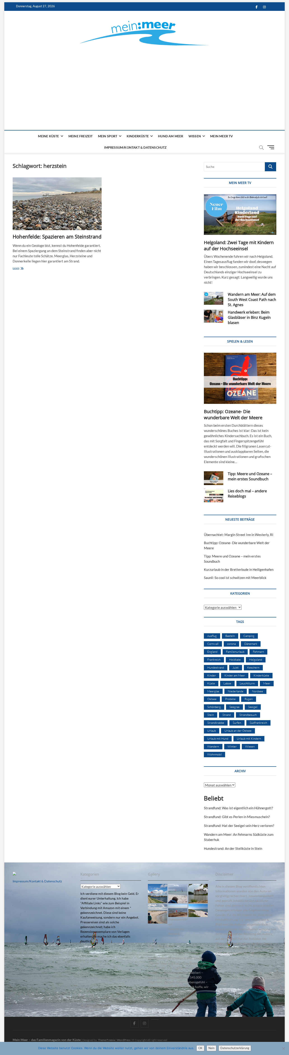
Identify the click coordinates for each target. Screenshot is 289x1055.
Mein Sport (107, 136)
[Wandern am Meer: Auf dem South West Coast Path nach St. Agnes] (213, 298)
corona (231, 643)
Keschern (253, 667)
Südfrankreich (258, 722)
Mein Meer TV (221, 136)
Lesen (23, 268)
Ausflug (212, 636)
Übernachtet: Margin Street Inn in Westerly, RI (238, 535)
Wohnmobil (214, 754)
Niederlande (235, 691)
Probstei (230, 699)
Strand (226, 715)
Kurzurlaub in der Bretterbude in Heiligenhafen (238, 569)
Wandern (213, 746)
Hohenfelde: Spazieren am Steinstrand (57, 236)
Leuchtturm (247, 683)
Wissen (195, 136)
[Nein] (283, 1048)
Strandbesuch (248, 715)
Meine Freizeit (80, 136)
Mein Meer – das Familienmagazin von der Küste (47, 1040)
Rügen (249, 699)
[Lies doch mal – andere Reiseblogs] (213, 495)
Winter (232, 746)
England (212, 651)
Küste (211, 683)
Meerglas (213, 691)
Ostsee (212, 699)
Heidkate (235, 659)
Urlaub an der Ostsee (238, 730)
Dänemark (250, 643)
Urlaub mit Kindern (249, 738)
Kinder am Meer (234, 675)
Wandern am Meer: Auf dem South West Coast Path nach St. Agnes (252, 299)
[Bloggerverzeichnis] (14, 874)
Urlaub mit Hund (217, 738)
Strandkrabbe (215, 722)
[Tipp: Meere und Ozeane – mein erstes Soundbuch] (213, 478)
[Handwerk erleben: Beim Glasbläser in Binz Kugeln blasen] (213, 316)
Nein (211, 1048)
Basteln (230, 636)
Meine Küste (48, 136)
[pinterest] (155, 1019)
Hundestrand (215, 667)
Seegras (234, 707)
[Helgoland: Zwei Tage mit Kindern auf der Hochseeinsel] (240, 214)
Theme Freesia (106, 1040)
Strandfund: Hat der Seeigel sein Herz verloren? (239, 826)
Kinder (211, 675)
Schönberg (214, 707)
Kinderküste (138, 136)
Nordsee (257, 691)
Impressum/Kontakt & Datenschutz (135, 147)
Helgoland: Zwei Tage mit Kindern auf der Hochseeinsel (239, 245)
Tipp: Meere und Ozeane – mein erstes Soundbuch (250, 476)
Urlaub (211, 730)
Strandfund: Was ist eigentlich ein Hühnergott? (238, 808)
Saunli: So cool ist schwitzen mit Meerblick (235, 578)
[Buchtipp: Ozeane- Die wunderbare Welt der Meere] (240, 378)
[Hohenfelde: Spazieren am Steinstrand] (57, 203)
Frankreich (214, 659)
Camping (248, 636)
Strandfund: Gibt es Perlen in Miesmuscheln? (237, 817)
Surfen (237, 722)
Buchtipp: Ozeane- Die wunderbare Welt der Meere (233, 414)
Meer (266, 683)
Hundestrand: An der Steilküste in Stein (233, 848)
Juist (236, 667)
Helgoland (255, 659)
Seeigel (252, 707)
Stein (210, 715)
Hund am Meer (170, 136)
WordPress (123, 1040)
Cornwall (213, 643)
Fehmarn (258, 651)
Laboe (227, 683)
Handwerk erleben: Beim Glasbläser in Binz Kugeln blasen (249, 317)
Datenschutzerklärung (234, 1048)
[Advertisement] (144, 82)
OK (200, 1048)
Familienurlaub (235, 651)
